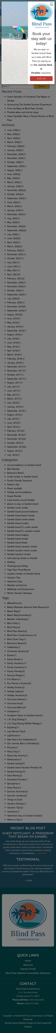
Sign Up (41, 78)
